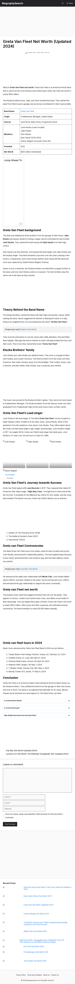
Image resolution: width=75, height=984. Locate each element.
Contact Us (55, 975)
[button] (62, 3)
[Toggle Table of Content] (20, 224)
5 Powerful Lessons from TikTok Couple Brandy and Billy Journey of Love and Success (46, 923)
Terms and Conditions (34, 975)
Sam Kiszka (61, 465)
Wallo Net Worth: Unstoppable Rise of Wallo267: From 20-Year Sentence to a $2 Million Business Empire (42, 941)
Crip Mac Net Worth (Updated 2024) (21, 750)
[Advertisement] (37, 21)
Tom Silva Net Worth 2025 (33, 946)
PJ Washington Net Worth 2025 (36, 952)
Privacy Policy (21, 975)
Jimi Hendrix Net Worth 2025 (35, 961)
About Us (46, 975)
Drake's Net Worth (28, 329)
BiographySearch (12, 3)
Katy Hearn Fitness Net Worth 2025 (38, 896)
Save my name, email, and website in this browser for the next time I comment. (34, 816)
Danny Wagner (10, 474)
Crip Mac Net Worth (29, 569)
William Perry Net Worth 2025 (35, 931)
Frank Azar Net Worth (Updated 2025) (38, 905)
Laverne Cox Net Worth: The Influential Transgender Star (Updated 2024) (37, 754)
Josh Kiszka (9, 465)
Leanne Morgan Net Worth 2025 (36, 914)
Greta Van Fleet (27, 111)
